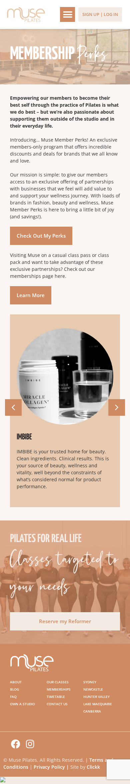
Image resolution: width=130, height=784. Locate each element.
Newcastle (93, 689)
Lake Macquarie (97, 704)
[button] (67, 14)
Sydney (89, 682)
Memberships (59, 689)
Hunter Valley (96, 696)
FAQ (13, 696)
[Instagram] (30, 744)
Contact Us (57, 704)
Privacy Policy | (52, 767)
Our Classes (58, 682)
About (16, 682)
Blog (14, 689)
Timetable (56, 696)
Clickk (93, 767)
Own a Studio (22, 704)
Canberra (92, 711)
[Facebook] (15, 744)
